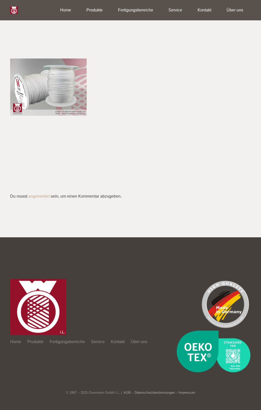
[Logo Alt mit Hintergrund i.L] (14, 10)
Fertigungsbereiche (67, 342)
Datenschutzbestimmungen (155, 392)
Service (98, 342)
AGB (127, 392)
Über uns (139, 342)
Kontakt (118, 342)
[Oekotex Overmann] (213, 351)
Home (15, 342)
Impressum (187, 392)
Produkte (35, 342)
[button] (106, 10)
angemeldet (39, 196)
